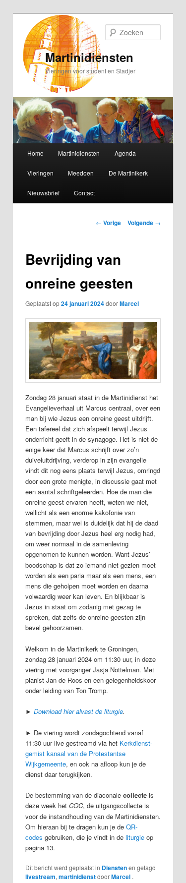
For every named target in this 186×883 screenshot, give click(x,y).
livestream (40, 876)
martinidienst (77, 876)
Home (35, 153)
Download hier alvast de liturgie (78, 711)
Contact (84, 192)
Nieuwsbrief (43, 192)
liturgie (134, 837)
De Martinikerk (128, 173)
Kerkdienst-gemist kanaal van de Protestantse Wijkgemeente (88, 753)
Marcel (129, 303)
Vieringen (40, 173)
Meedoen (81, 173)
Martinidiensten (89, 57)
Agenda (125, 153)
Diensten (114, 867)
